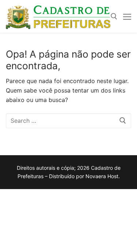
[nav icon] (127, 16)
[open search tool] (114, 16)
